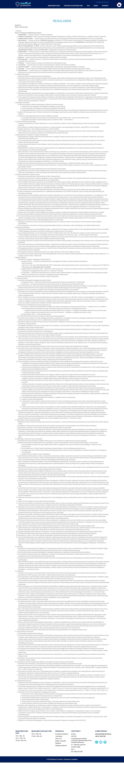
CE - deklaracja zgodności (78, 744)
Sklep (96, 5)
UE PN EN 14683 (75, 747)
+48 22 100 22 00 (100, 736)
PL (96, 2)
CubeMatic (74, 759)
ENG (99, 2)
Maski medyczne (54, 5)
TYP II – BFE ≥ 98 (20, 738)
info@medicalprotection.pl (103, 734)
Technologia (58, 736)
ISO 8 (72, 749)
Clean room (58, 738)
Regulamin (58, 743)
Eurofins (73, 734)
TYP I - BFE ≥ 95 (20, 736)
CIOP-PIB (73, 736)
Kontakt (105, 5)
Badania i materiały (60, 741)
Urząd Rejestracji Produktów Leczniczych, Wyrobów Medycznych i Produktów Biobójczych (81, 740)
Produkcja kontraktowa (73, 5)
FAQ (88, 5)
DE (102, 2)
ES (107, 2)
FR (105, 2)
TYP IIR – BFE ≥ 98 (21, 740)
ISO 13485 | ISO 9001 (77, 751)
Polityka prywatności (61, 745)
